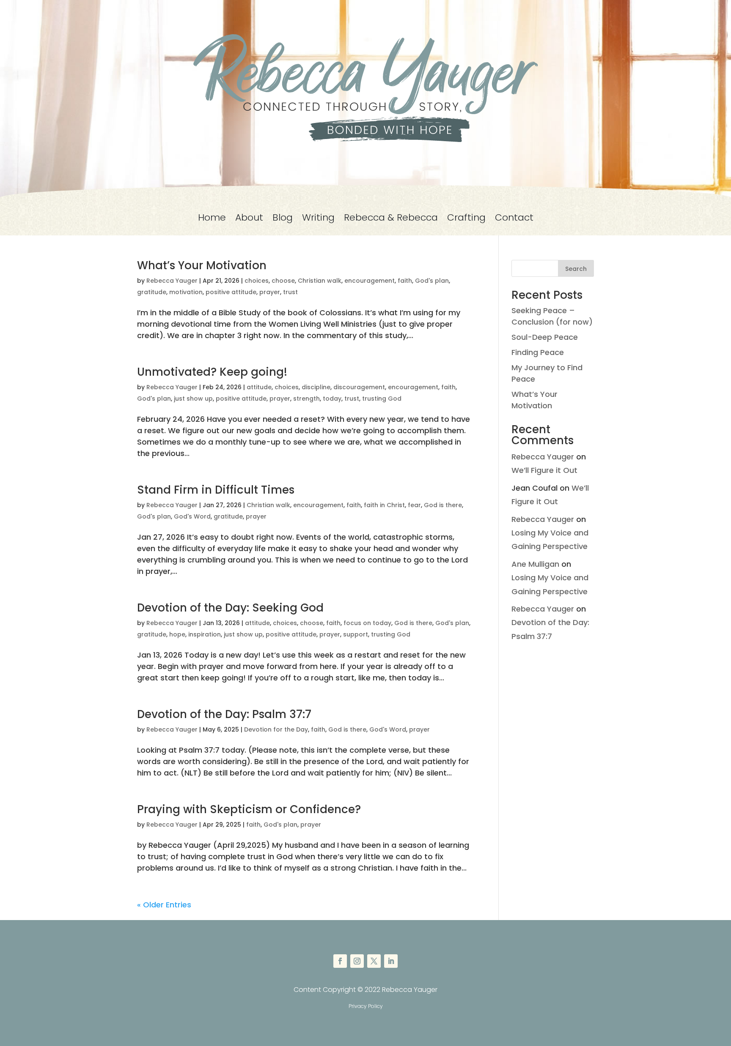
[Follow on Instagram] (357, 961)
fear (414, 505)
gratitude (151, 292)
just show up (193, 398)
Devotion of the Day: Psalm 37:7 (224, 714)
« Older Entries (164, 904)
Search (576, 269)
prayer (269, 292)
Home (212, 219)
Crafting (466, 219)
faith (405, 280)
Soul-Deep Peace (544, 337)
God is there (443, 505)
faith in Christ (384, 505)
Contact (514, 219)
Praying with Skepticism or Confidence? (249, 809)
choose (283, 280)
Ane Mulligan (535, 564)
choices (257, 280)
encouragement (369, 280)
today (332, 398)
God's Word (192, 516)
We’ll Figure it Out (544, 470)
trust (290, 292)
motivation (186, 292)
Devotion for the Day (276, 729)
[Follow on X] (374, 961)
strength (306, 398)
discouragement (359, 387)
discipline (316, 387)
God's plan (432, 280)
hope (177, 634)
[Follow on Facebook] (340, 961)
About (249, 219)
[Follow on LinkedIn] (391, 961)
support (355, 634)
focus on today (367, 623)
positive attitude (231, 292)
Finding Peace (537, 352)
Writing (318, 219)
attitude (259, 387)
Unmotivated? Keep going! (212, 372)
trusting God (381, 398)
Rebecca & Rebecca (391, 219)
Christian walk (319, 280)
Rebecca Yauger (172, 280)
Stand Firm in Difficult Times (215, 489)
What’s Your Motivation (202, 265)
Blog (282, 219)
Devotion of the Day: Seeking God (230, 607)
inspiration (204, 634)
